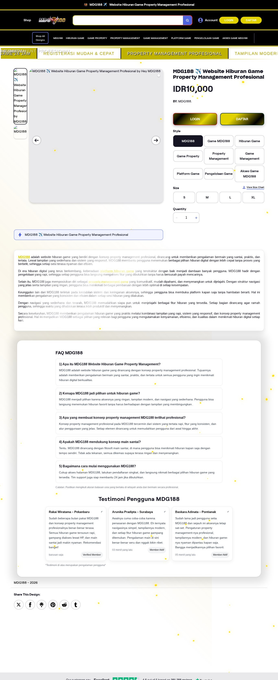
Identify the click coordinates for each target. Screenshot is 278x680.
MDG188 (24, 257)
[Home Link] (52, 20)
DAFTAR (251, 20)
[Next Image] (156, 140)
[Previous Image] (36, 140)
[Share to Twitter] (19, 604)
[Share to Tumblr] (76, 604)
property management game (108, 281)
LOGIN (228, 20)
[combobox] (128, 20)
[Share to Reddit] (64, 604)
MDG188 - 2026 (26, 582)
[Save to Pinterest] (53, 604)
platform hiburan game (117, 271)
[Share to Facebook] (30, 604)
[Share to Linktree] (41, 604)
